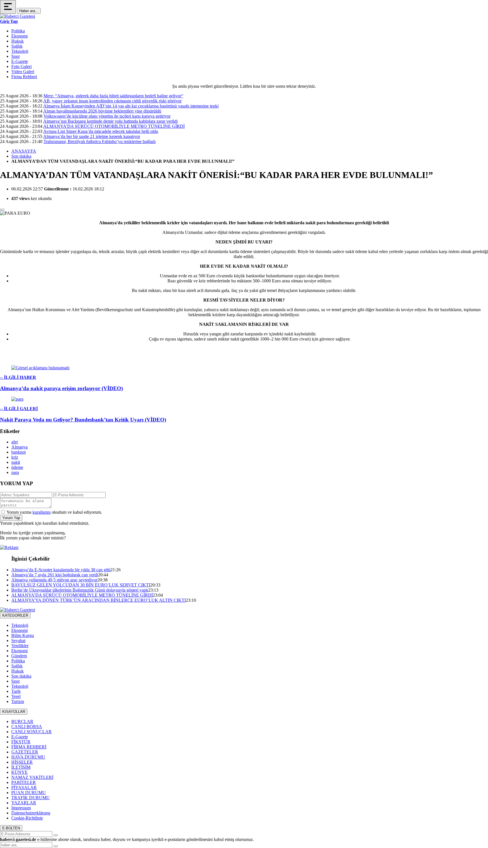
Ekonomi (19, 36)
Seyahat (18, 640)
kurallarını (41, 512)
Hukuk (17, 41)
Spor (15, 56)
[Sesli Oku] (2, 209)
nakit (15, 462)
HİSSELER (22, 762)
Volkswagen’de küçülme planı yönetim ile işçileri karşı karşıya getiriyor (107, 116)
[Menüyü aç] (8, 7)
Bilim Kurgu (22, 635)
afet (14, 442)
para (15, 472)
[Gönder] (55, 835)
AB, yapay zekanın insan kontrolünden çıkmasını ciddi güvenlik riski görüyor (112, 100)
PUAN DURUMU (28, 792)
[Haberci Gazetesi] (17, 16)
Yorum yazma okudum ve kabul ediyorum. (54, 512)
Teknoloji (19, 51)
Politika (18, 30)
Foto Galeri (21, 66)
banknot (18, 452)
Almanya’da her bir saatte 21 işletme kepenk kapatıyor (91, 136)
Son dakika (21, 156)
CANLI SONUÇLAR (31, 731)
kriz (14, 457)
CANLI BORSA (26, 726)
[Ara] (55, 846)
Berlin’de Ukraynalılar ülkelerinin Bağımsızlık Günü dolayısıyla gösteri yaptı (79, 590)
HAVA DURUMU (28, 757)
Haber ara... (28, 11)
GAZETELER (24, 752)
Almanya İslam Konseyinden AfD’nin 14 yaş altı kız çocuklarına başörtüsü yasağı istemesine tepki (131, 106)
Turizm (17, 701)
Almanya (19, 447)
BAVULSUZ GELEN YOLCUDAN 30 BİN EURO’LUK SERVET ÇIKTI (80, 585)
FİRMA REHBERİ (28, 746)
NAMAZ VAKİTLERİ (32, 777)
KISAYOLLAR (13, 711)
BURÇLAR (22, 721)
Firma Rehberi (24, 76)
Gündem (19, 655)
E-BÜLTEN (11, 828)
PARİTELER (23, 782)
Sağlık (17, 46)
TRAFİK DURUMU (30, 797)
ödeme (17, 467)
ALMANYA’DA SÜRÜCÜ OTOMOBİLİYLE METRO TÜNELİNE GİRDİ (114, 126)
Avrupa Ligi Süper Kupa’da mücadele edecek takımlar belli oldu (100, 131)
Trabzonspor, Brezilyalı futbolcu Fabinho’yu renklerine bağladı (99, 141)
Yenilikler (20, 645)
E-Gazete (19, 61)
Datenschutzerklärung (30, 812)
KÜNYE (19, 772)
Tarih (16, 691)
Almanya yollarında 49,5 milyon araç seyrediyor (54, 579)
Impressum (21, 807)
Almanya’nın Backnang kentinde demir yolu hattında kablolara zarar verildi (110, 121)
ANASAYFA (23, 151)
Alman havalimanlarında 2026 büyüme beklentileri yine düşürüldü (102, 111)
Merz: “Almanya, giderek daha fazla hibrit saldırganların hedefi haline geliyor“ (113, 95)
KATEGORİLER (15, 615)
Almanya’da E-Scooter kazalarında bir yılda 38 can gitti (60, 569)
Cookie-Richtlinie (27, 818)
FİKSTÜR (20, 741)
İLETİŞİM (20, 767)
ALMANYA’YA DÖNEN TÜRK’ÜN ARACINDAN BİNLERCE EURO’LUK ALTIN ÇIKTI (98, 600)
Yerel (16, 696)
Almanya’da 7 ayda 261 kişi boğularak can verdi (54, 574)
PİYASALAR (24, 787)
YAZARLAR (23, 802)
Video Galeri (22, 71)
